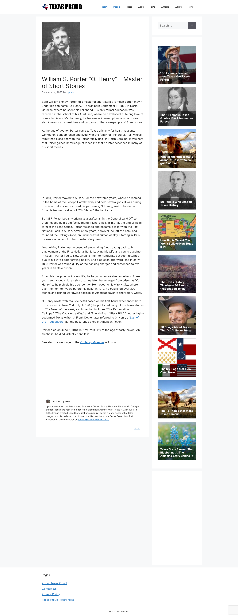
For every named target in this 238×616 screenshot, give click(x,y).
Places (129, 6)
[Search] (192, 25)
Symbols (165, 6)
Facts (152, 6)
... (137, 426)
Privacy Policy (51, 594)
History (104, 6)
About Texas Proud (54, 583)
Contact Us (49, 588)
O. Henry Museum (92, 342)
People (116, 6)
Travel (190, 6)
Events (141, 6)
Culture (178, 6)
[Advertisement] (93, 172)
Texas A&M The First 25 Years (93, 419)
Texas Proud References (58, 599)
